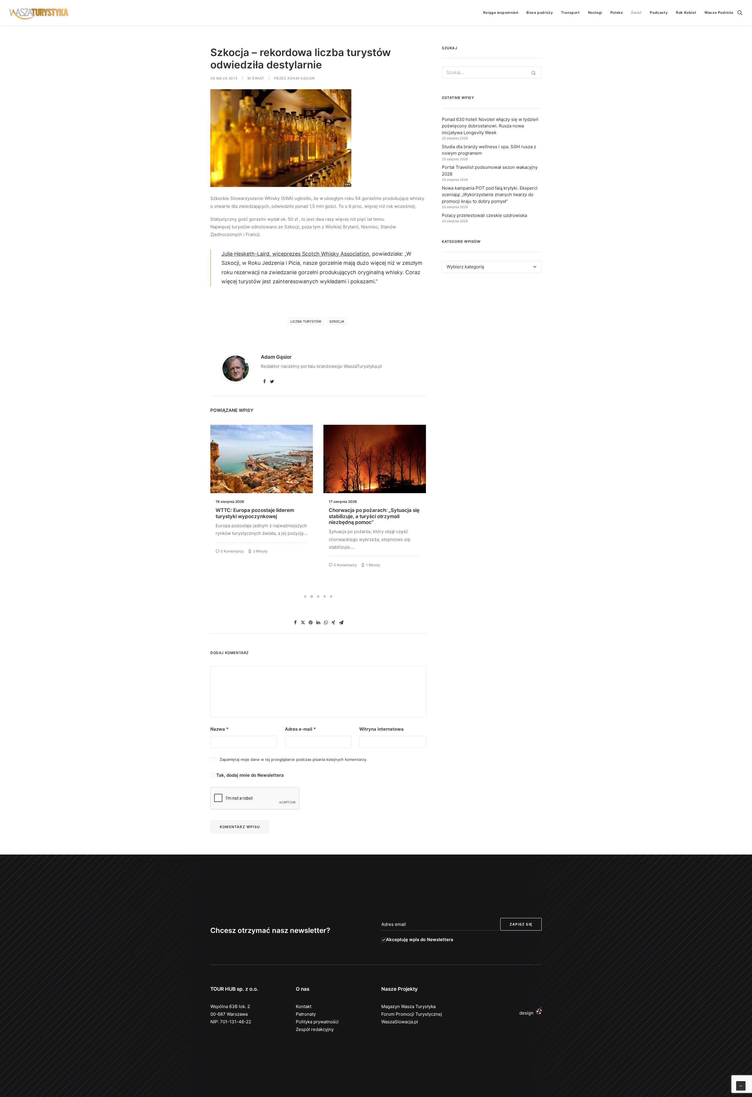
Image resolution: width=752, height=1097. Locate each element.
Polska (616, 12)
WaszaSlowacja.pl (399, 1021)
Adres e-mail (300, 729)
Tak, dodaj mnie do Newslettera (249, 775)
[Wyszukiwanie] (740, 12)
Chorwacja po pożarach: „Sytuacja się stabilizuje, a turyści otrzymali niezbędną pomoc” (261, 516)
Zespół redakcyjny (315, 1029)
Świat (636, 12)
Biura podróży (539, 12)
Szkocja (336, 321)
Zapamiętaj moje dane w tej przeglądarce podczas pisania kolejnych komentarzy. (293, 759)
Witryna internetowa (381, 729)
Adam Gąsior (301, 78)
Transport (570, 12)
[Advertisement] (492, 331)
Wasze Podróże (718, 12)
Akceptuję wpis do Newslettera (419, 939)
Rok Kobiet (686, 12)
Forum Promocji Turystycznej (411, 1014)
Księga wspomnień (500, 12)
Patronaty (306, 1014)
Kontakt (303, 1006)
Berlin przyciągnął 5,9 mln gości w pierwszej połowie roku (369, 513)
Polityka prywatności (317, 1021)
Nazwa (219, 729)
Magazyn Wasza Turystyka (408, 1006)
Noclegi (595, 12)
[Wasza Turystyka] (39, 12)
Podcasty (659, 12)
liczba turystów (306, 321)
